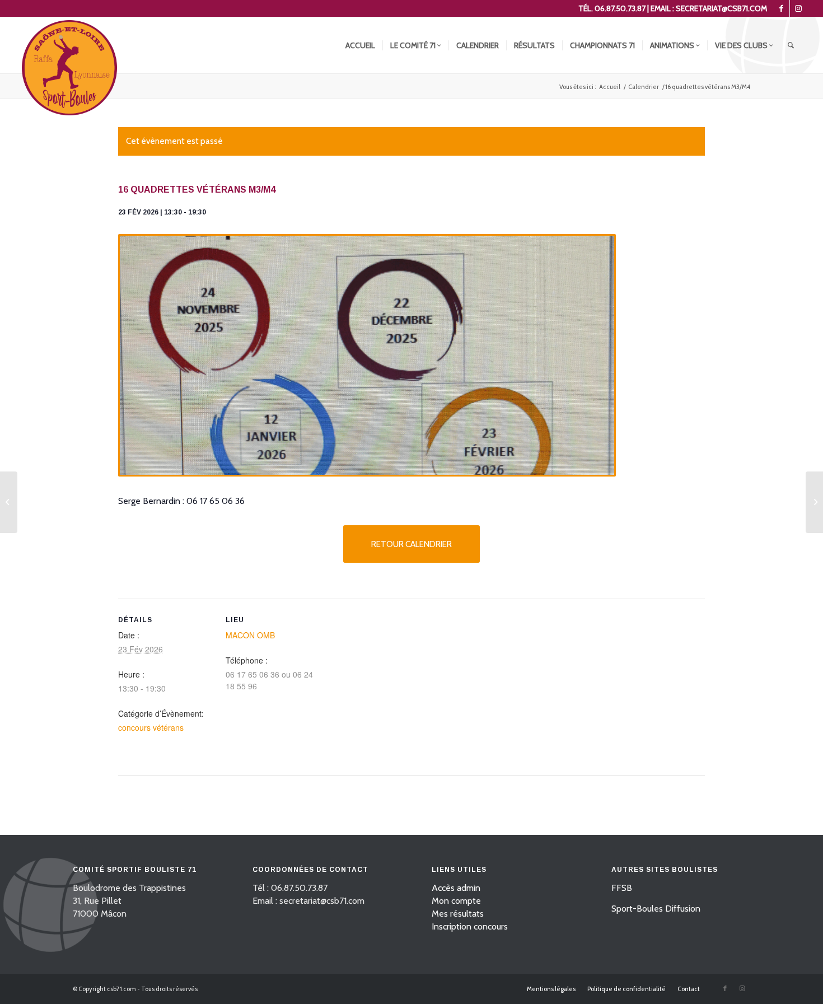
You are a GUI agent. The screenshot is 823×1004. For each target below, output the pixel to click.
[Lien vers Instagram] (798, 8)
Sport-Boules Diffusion (655, 908)
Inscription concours (470, 926)
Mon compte (456, 900)
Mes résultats (458, 913)
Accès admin (456, 887)
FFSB (621, 887)
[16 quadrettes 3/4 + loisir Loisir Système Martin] (8, 502)
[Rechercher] (790, 45)
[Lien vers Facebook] (781, 8)
